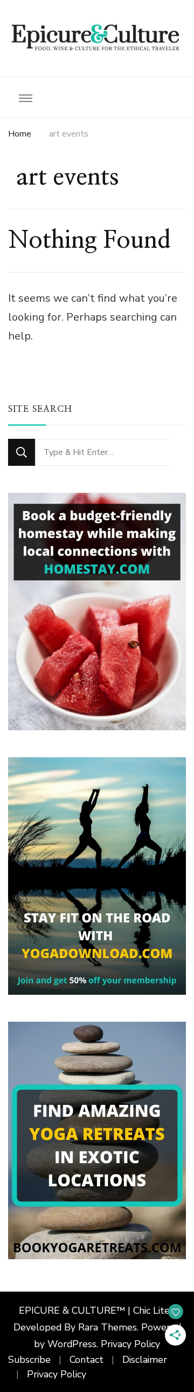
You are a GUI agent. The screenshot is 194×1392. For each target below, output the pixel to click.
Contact (86, 1359)
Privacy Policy (130, 1343)
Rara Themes (107, 1327)
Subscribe (29, 1359)
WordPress (71, 1343)
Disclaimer (144, 1359)
